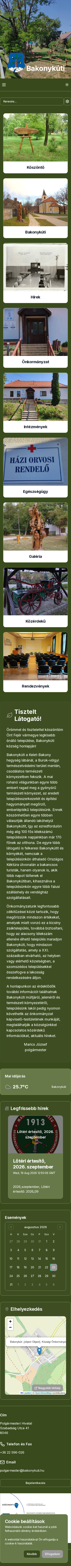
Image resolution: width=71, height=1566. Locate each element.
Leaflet (27, 1393)
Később (32, 1554)
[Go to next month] (60, 1227)
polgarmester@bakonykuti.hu (22, 1470)
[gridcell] (11, 1241)
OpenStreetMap (43, 1393)
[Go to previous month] (11, 1227)
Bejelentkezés (35, 1483)
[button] (39, 1351)
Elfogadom (52, 1554)
